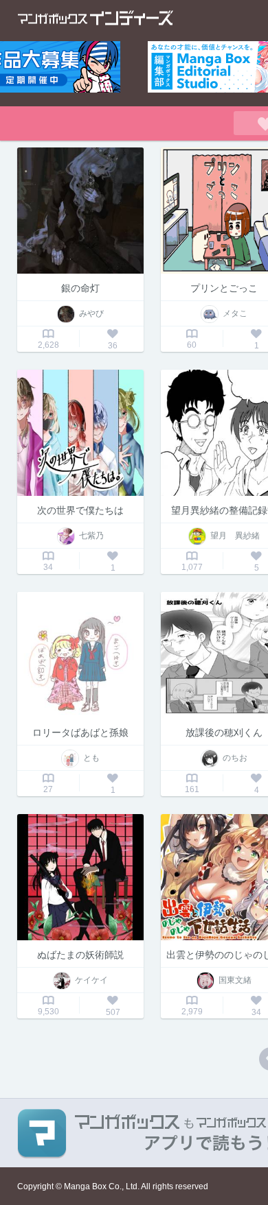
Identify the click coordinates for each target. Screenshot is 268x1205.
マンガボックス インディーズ (95, 18)
